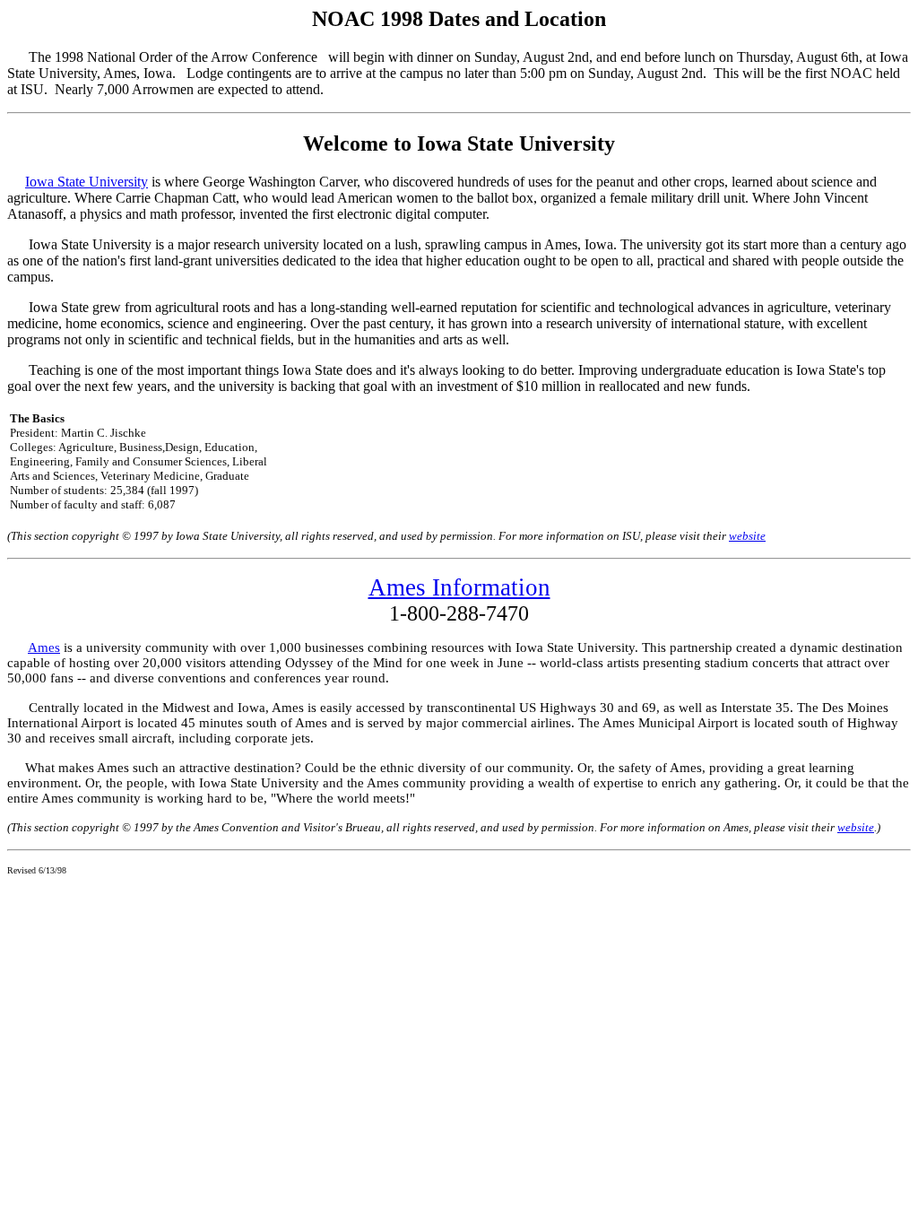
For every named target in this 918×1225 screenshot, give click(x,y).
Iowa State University (86, 181)
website (747, 536)
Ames (44, 647)
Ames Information (459, 587)
